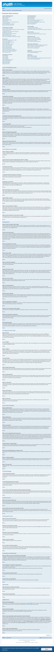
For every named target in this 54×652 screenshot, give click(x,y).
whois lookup (28, 618)
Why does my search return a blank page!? (34, 39)
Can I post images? (6, 58)
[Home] (8, 4)
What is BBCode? (5, 55)
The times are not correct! (7, 30)
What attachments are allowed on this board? (34, 51)
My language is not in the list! (7, 32)
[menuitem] (4, 8)
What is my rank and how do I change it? (9, 35)
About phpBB (30, 604)
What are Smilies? (5, 57)
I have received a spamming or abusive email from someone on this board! (39, 29)
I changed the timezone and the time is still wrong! (10, 31)
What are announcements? (7, 60)
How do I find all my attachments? (32, 52)
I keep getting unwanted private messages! (34, 28)
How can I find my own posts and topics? (34, 41)
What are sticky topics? (6, 61)
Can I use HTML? (5, 56)
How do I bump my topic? (7, 52)
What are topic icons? (6, 63)
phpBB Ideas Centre (6, 611)
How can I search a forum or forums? (33, 37)
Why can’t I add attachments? (7, 47)
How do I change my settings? (7, 28)
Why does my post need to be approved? (9, 51)
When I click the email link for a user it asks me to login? (11, 36)
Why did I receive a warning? (7, 48)
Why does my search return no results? (33, 38)
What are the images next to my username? (9, 33)
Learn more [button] (4, 649)
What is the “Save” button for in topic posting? (10, 50)
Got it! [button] (46, 649)
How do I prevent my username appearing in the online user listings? (13, 29)
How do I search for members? (32, 40)
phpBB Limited (32, 603)
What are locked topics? (6, 62)
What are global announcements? (8, 59)
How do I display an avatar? (7, 34)
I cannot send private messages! (32, 27)
